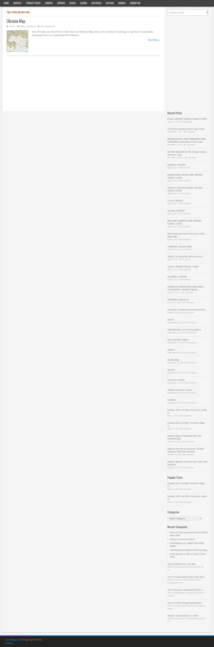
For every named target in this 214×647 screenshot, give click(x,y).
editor (12, 26)
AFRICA (171, 350)
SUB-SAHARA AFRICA (178, 340)
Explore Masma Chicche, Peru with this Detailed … (187, 463)
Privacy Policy (33, 3)
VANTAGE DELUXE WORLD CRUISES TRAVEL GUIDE (184, 189)
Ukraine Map (16, 21)
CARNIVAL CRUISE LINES (179, 246)
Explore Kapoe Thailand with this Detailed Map (184, 437)
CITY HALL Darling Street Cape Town (186, 129)
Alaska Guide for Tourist (179, 390)
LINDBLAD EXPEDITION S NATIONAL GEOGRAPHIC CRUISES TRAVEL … (185, 288)
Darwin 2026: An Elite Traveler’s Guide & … (187, 411)
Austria (110, 3)
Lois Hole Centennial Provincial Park (186, 310)
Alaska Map (173, 360)
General (49, 3)
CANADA (171, 400)
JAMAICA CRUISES (176, 165)
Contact (17, 3)
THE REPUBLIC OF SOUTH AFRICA (184, 330)
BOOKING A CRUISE (177, 277)
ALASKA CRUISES (176, 211)
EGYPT (170, 320)
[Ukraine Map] (17, 41)
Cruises (61, 3)
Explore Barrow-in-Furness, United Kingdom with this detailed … (185, 450)
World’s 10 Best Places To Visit (182, 616)
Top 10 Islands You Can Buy (181, 564)
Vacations (31, 26)
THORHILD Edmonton (178, 300)
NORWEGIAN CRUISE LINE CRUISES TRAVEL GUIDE (184, 176)
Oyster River (188, 539)
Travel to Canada (176, 380)
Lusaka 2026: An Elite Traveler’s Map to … (186, 424)
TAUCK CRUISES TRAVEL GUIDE (183, 267)
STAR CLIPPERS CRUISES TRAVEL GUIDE (187, 119)
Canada (121, 3)
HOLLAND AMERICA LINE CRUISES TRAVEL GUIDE (184, 222)
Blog (23, 26)
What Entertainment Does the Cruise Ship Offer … (186, 235)
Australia (96, 3)
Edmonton (135, 3)
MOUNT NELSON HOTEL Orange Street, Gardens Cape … (186, 153)
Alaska (83, 3)
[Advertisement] (84, 87)
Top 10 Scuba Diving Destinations (184, 603)
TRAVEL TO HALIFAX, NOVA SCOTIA (184, 256)
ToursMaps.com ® (14, 640)
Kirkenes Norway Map (196, 550)
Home (6, 3)
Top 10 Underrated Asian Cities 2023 (186, 577)
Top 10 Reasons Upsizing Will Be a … (186, 590)
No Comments (48, 26)
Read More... (154, 40)
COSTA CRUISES (175, 201)
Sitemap (9, 643)
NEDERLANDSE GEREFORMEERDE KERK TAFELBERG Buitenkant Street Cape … (186, 140)
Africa (72, 3)
